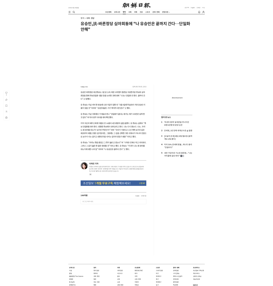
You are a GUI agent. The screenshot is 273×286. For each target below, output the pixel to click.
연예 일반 (176, 270)
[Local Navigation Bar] (69, 12)
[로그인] (203, 12)
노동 (118, 282)
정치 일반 (96, 270)
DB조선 (195, 285)
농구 (157, 285)
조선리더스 (196, 268)
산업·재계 (138, 279)
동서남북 (71, 282)
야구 (157, 273)
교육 (118, 279)
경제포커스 (72, 285)
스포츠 (158, 268)
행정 (95, 285)
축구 (157, 279)
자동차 (137, 282)
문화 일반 (176, 282)
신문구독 (186, 7)
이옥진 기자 (84, 87)
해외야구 (158, 276)
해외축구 (158, 282)
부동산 (137, 285)
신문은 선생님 (197, 276)
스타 (174, 273)
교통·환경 (120, 285)
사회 (118, 268)
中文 (203, 7)
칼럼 (70, 273)
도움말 (137, 196)
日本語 (198, 7)
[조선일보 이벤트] (113, 183)
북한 (95, 279)
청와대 (96, 273)
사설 (70, 270)
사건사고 (120, 273)
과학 (136, 276)
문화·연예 (176, 268)
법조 (118, 276)
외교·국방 (97, 282)
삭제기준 (143, 196)
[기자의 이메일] (90, 175)
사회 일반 (120, 270)
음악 (181, 276)
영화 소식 (176, 276)
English (193, 7)
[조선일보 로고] (136, 5)
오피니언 (71, 268)
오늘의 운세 (196, 279)
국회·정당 (90, 18)
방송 (178, 273)
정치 (82, 18)
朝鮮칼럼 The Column (76, 276)
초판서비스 (196, 273)
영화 (176, 285)
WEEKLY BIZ (139, 270)
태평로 (71, 279)
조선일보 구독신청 (198, 270)
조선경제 (137, 268)
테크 (136, 273)
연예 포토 (176, 279)
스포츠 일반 (159, 270)
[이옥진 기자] (84, 165)
